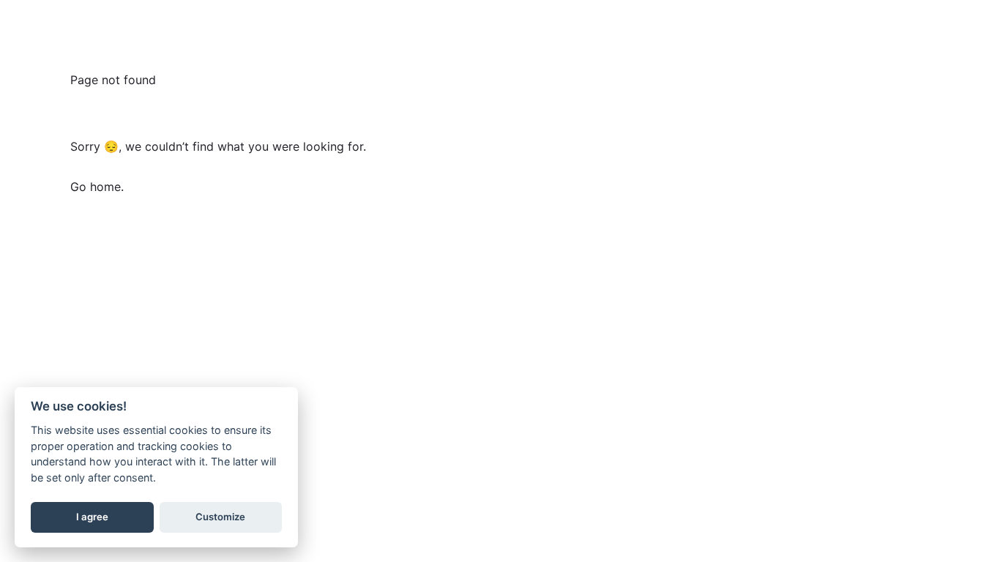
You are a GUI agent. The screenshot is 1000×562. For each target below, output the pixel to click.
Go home (95, 186)
